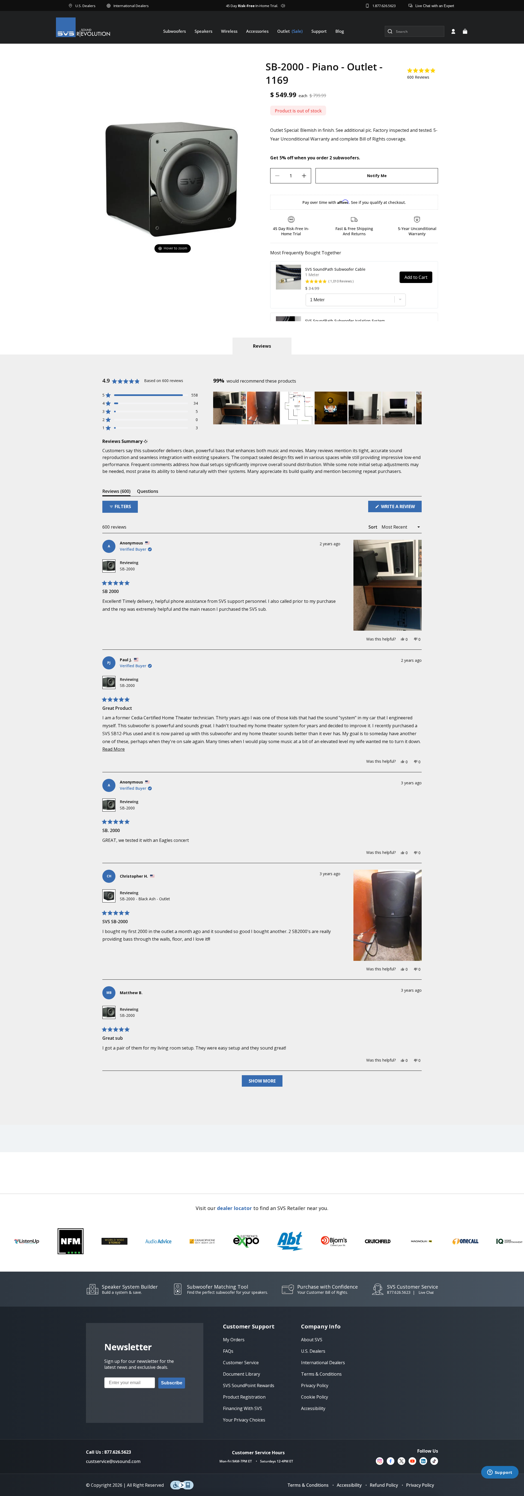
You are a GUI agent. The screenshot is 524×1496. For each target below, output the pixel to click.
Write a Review (401, 507)
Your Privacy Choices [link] (244, 1420)
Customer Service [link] (241, 1363)
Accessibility (349, 1485)
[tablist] (262, 346)
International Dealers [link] (323, 1363)
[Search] (390, 31)
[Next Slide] (417, 408)
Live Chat (426, 1293)
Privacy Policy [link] (314, 1385)
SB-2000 (127, 568)
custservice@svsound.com (113, 1461)
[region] (317, 408)
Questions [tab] (147, 492)
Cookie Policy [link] (314, 1397)
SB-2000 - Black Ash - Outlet (145, 898)
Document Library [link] (241, 1374)
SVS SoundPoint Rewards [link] (248, 1385)
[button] (465, 31)
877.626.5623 (398, 1292)
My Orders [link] (234, 1340)
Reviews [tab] (116, 492)
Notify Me (377, 175)
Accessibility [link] (313, 1408)
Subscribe (171, 1383)
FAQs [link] (228, 1351)
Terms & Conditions (308, 1485)
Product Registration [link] (244, 1397)
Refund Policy (384, 1485)
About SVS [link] (311, 1340)
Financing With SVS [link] (242, 1408)
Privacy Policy (420, 1485)
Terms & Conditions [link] (321, 1374)
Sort (373, 527)
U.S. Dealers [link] (313, 1351)
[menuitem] (174, 31)
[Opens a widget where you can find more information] (500, 1473)
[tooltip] (146, 441)
